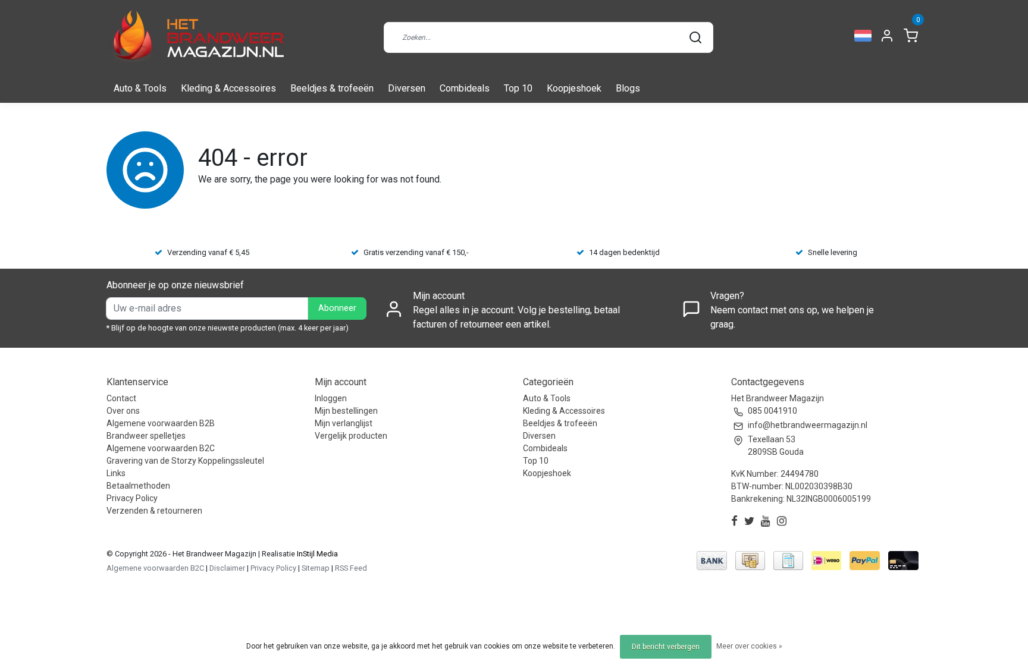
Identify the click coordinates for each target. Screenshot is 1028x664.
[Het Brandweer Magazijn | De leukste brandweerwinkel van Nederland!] (195, 37)
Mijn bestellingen (346, 411)
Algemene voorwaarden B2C (160, 448)
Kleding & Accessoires (228, 88)
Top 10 (518, 88)
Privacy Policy (132, 498)
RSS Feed (351, 568)
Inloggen (331, 398)
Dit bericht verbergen (666, 647)
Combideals (465, 88)
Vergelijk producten (351, 435)
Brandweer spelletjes (146, 435)
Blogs (628, 88)
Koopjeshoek (574, 88)
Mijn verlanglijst (343, 423)
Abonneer (337, 308)
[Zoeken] (695, 37)
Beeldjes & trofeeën (332, 88)
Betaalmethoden (138, 485)
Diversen (406, 88)
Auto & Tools (140, 88)
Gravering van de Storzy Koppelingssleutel (185, 460)
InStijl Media (316, 553)
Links (116, 473)
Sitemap (316, 568)
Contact (121, 398)
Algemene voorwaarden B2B (160, 423)
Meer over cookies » (749, 646)
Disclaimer (227, 568)
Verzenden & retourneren (154, 510)
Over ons (123, 411)
